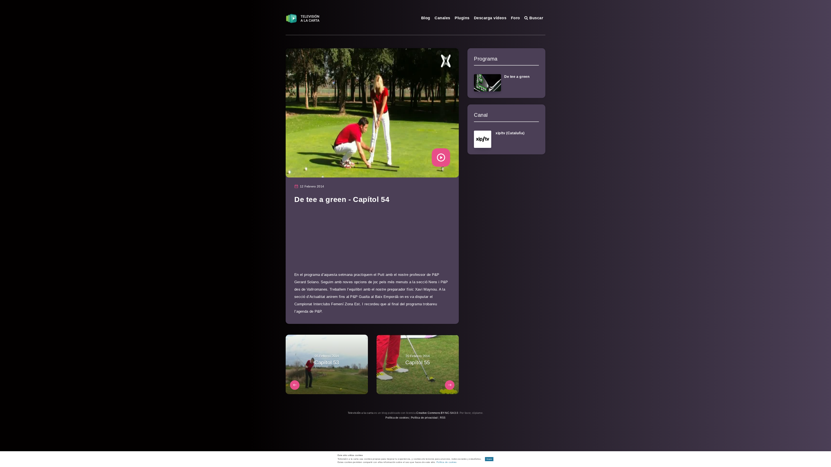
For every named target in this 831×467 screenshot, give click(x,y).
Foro (515, 18)
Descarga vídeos (490, 18)
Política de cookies (397, 417)
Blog (425, 18)
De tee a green (517, 76)
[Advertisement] (372, 241)
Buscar (535, 18)
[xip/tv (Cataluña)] (482, 139)
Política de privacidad (424, 417)
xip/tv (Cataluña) (510, 133)
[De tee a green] (487, 82)
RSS (443, 417)
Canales (442, 18)
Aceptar (489, 459)
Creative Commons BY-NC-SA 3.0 (437, 412)
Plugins (462, 18)
